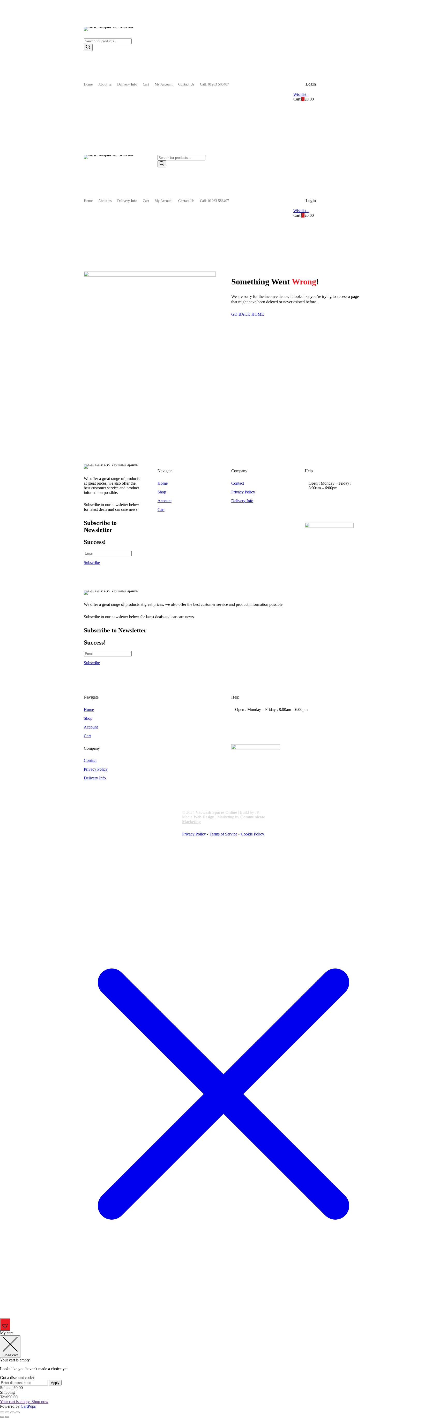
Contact (237, 483)
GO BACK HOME (247, 314)
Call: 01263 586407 (214, 84)
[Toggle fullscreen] (7, 1412)
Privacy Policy (243, 492)
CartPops (28, 1406)
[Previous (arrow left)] (2, 1417)
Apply (55, 1383)
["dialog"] (223, 1370)
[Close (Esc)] (18, 1412)
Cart (146, 84)
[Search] (88, 47)
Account (165, 501)
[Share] (12, 1412)
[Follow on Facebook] (309, 159)
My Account (164, 84)
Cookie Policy (252, 834)
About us (104, 84)
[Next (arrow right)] (7, 1417)
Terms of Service (223, 834)
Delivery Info (127, 84)
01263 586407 (329, 500)
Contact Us (186, 84)
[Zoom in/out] (2, 1412)
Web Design (203, 817)
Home (88, 84)
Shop (162, 492)
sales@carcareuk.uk (333, 512)
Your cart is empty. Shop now (24, 1401)
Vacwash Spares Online (216, 812)
